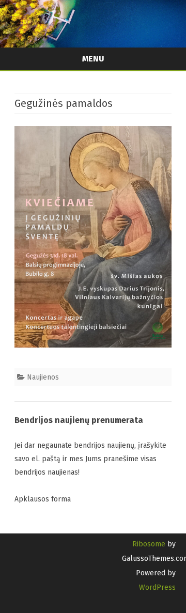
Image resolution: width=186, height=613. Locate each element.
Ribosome (148, 544)
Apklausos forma (42, 499)
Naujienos (43, 377)
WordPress (157, 587)
